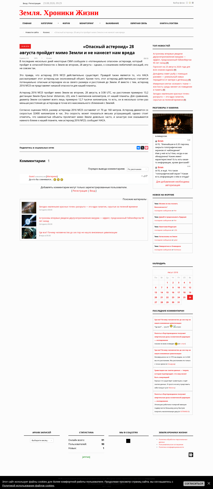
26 (190, 297)
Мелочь (172, 388)
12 (190, 287)
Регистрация (80, 190)
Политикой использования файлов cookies (28, 485)
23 (173, 297)
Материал (52, 176)
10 (179, 287)
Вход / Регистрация (31, 3)
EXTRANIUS (185, 411)
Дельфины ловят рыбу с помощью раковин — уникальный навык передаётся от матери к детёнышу (170, 76)
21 (162, 297)
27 (156, 302)
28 (162, 302)
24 (179, 297)
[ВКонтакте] (138, 147)
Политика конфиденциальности (171, 447)
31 (179, 302)
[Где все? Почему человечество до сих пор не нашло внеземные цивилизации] (29, 238)
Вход (92, 190)
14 (162, 292)
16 (173, 292)
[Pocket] (146, 147)
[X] (142, 147)
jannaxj (86, 456)
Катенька (177, 250)
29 (167, 302)
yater (176, 240)
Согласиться (194, 483)
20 (156, 297)
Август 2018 (173, 272)
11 (184, 287)
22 (167, 297)
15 (167, 292)
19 (190, 292)
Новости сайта (32, 32)
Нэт (175, 211)
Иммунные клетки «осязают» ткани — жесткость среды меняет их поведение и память (172, 86)
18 (184, 292)
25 (184, 297)
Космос (46, 32)
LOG (175, 230)
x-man (183, 344)
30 (173, 302)
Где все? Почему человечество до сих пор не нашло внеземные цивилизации (78, 232)
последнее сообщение (162, 211)
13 (156, 292)
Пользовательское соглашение (171, 444)
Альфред (171, 364)
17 (179, 292)
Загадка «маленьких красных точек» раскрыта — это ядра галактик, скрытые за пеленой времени (88, 206)
